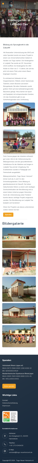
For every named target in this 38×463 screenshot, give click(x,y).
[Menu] (35, 3)
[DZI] (10, 416)
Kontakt (5, 400)
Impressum (6, 406)
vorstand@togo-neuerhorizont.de (20, 452)
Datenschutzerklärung (10, 403)
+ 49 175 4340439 (16, 445)
